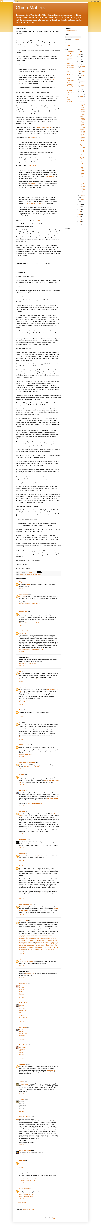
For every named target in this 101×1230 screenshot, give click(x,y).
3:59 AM (21, 805)
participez (21, 987)
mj (20, 959)
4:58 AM (21, 739)
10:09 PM (21, 625)
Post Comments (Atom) (28, 1209)
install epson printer (24, 737)
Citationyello (22, 1064)
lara (20, 671)
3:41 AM (21, 704)
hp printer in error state (25, 714)
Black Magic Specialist (25, 1116)
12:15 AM (21, 1198)
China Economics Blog (70, 96)
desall (20, 1036)
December (82, 66)
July (81, 89)
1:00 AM (21, 848)
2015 (80, 61)
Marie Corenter (23, 920)
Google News (70, 51)
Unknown (22, 811)
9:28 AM (21, 1093)
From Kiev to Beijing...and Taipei (82, 104)
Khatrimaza (22, 1103)
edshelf (21, 991)
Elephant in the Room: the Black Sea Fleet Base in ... (82, 173)
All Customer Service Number (27, 762)
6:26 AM (21, 681)
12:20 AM (21, 1039)
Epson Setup (22, 701)
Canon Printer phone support (37, 935)
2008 (80, 216)
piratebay (26, 1164)
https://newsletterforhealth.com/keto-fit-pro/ (30, 603)
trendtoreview (23, 865)
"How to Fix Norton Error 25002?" (32, 766)
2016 (80, 59)
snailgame (21, 1015)
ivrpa (20, 986)
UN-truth (69, 90)
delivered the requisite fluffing (44, 127)
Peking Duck (70, 56)
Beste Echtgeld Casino (37, 856)
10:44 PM (21, 914)
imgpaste (21, 1031)
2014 (80, 64)
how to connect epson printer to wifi (28, 679)
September (82, 81)
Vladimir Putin (32, 183)
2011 (80, 209)
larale (20, 709)
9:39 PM (21, 651)
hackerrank (22, 1035)
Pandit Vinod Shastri (25, 1150)
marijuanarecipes (23, 1017)
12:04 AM (21, 1183)
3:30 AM (21, 1144)
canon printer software (43, 937)
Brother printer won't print (33, 945)
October (82, 75)
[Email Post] (35, 572)
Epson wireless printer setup (34, 803)
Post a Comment (22, 1202)
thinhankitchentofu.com (25, 1050)
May (81, 94)
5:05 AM (21, 716)
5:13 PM (21, 953)
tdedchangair (22, 1010)
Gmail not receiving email (43, 949)
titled (38, 220)
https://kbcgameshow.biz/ (25, 754)
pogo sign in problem (29, 951)
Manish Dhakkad (24, 1188)
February (82, 195)
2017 (80, 56)
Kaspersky (28, 584)
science (21, 1052)
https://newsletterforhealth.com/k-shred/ (29, 622)
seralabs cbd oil (23, 594)
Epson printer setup (52, 798)
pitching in (32, 137)
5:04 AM (21, 1058)
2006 (80, 221)
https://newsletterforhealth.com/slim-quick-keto (31, 649)
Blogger (21, 582)
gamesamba (22, 1008)
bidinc (20, 1014)
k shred (21, 614)
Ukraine (32, 574)
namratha (22, 1160)
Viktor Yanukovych (49, 176)
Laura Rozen (70, 53)
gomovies (21, 1108)
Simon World (70, 65)
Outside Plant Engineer (27, 961)
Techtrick (21, 1081)
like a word (32, 165)
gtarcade (21, 1054)
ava (20, 722)
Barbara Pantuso (24, 1002)
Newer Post (19, 1206)
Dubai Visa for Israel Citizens (26, 1194)
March (82, 99)
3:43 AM (21, 997)
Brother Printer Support (26, 904)
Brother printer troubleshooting (49, 940)
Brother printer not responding (42, 942)
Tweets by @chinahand (71, 30)
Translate (77, 39)
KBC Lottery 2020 (24, 745)
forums (21, 1007)
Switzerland (29, 203)
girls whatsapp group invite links (27, 663)
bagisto (21, 1029)
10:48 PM (21, 606)
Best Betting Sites (29, 973)
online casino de (51, 1070)
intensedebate (22, 1047)
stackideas (21, 1005)
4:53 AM (21, 665)
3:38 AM (21, 1167)
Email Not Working (32, 949)
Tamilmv (21, 1107)
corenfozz (21, 774)
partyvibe (21, 989)
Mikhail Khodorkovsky (25, 574)
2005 (80, 224)
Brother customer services (47, 945)
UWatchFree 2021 (23, 1084)
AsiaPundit (70, 75)
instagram (21, 994)
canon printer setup (32, 937)
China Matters (30, 7)
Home (38, 1206)
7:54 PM (21, 860)
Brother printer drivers (35, 940)
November (82, 71)
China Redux (70, 88)
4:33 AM (21, 588)
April (81, 96)
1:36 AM (21, 1076)
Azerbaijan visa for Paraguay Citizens (28, 1178)
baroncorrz (22, 790)
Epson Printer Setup (24, 700)
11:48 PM (21, 834)
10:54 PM (21, 784)
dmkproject (22, 1012)
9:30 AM (21, 1111)
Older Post (57, 1206)
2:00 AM (21, 899)
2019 (80, 51)
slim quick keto (23, 633)
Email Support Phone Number (47, 947)
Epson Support (23, 687)
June (81, 91)
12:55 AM (21, 1155)
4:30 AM (21, 769)
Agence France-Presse (40, 203)
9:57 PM (21, 756)
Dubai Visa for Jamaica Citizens (27, 1196)
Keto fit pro (22, 596)
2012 (80, 206)
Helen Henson (23, 1027)
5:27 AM (21, 977)
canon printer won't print (46, 938)
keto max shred (23, 611)
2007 (80, 219)
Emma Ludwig (23, 983)
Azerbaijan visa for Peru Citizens (27, 1180)
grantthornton (22, 993)
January (82, 199)
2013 (80, 204)
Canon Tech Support (24, 935)
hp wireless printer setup (34, 947)
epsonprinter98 (23, 839)
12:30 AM (21, 1021)
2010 (80, 211)
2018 (80, 54)
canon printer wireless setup (32, 938)
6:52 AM (21, 965)
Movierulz (21, 1101)
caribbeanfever (23, 1033)
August (82, 85)
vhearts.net (22, 1049)
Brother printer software (29, 944)
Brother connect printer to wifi (26, 942)
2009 (80, 214)
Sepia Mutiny (70, 92)
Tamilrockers (22, 1105)
